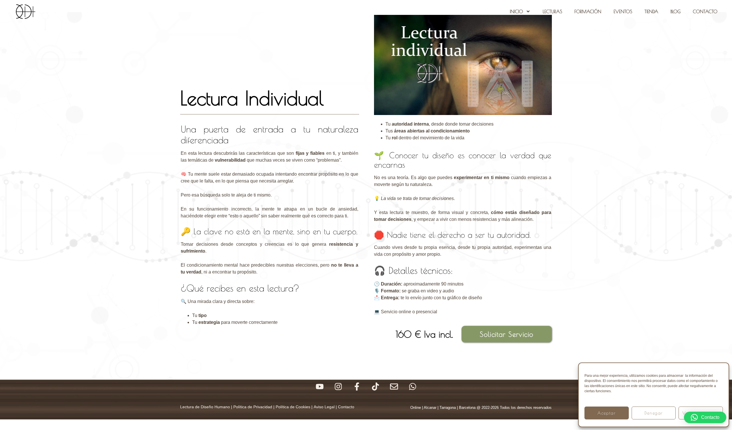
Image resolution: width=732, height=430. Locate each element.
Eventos (623, 11)
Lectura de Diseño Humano (205, 407)
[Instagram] (338, 387)
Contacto (705, 11)
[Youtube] (320, 387)
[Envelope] (394, 387)
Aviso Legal (324, 407)
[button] (705, 417)
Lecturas (552, 11)
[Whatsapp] (413, 387)
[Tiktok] (375, 387)
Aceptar (606, 413)
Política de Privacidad (252, 407)
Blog (676, 11)
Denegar (654, 413)
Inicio (516, 11)
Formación (587, 11)
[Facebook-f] (357, 387)
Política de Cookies (293, 407)
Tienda (651, 11)
